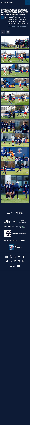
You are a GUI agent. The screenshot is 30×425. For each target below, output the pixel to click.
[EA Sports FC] (23, 227)
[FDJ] (7, 240)
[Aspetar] (15, 227)
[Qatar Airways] (19, 213)
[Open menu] (27, 2)
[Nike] (10, 213)
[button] (8, 42)
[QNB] (7, 227)
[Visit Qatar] (7, 221)
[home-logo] (7, 2)
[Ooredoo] (15, 221)
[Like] (3, 32)
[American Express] (7, 233)
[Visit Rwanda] (23, 221)
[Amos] (23, 233)
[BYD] (11, 247)
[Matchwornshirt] (23, 240)
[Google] (18, 247)
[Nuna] (15, 240)
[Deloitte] (15, 233)
